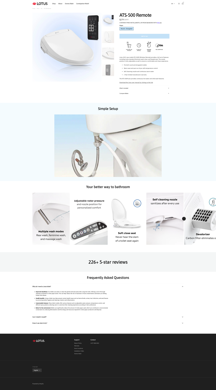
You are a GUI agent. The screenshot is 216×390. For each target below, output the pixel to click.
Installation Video (79, 351)
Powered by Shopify (38, 383)
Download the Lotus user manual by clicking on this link (136, 82)
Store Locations (78, 348)
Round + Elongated (127, 29)
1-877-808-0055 (94, 343)
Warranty (76, 345)
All (41, 8)
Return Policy (78, 343)
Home (33, 8)
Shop (38, 8)
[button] (178, 3)
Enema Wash (77, 353)
